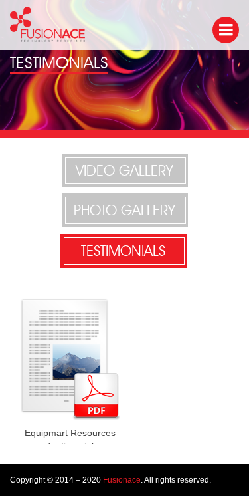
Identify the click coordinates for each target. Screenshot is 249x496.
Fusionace (122, 480)
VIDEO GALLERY (124, 170)
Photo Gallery (124, 210)
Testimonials (123, 250)
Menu (225, 30)
